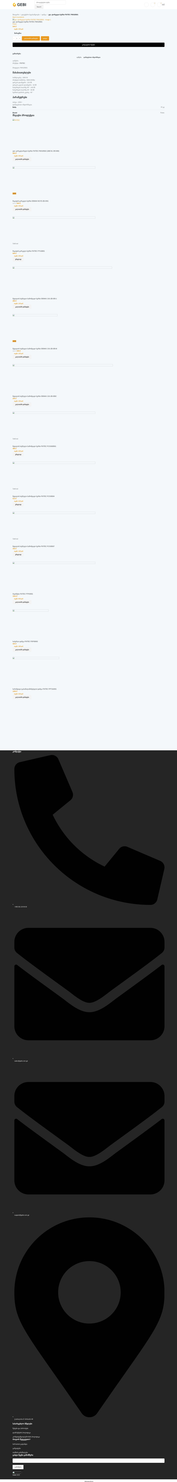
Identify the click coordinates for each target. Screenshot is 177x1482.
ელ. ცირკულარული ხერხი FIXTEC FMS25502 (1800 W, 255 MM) (36, 151)
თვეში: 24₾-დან (18, 206)
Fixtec (15, 24)
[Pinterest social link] (30, 53)
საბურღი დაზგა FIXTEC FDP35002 (25, 641)
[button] (22, 159)
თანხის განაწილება (20, 1452)
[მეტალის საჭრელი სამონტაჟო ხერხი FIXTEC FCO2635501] (54, 424)
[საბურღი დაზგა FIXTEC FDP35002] (30, 622)
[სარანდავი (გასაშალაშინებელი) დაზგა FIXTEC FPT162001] (36, 670)
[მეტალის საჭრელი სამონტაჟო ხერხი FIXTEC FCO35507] (54, 524)
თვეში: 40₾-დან (18, 156)
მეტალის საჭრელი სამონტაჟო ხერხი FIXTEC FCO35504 (33, 496)
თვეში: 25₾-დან (18, 256)
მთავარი (16, 14)
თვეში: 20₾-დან (18, 451)
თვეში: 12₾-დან (18, 303)
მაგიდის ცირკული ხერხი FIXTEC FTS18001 (29, 251)
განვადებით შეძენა (88, 45)
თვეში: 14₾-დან (18, 551)
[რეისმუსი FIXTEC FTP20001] (54, 574)
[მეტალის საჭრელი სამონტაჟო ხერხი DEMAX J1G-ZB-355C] (63, 377)
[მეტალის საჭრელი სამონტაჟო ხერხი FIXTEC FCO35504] (54, 474)
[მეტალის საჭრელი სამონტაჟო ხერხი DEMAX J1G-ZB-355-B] (35, 327)
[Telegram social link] (38, 53)
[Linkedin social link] (34, 53)
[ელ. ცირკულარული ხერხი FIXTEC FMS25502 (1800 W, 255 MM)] (88, 132)
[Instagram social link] (90, 1477)
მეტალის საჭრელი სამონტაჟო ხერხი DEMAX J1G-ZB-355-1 (35, 298)
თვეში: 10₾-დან (18, 401)
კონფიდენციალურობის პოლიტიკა (26, 1437)
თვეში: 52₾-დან (18, 694)
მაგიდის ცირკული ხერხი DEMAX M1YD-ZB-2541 (30, 201)
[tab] (79, 57)
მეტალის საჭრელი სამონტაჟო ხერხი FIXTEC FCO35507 (33, 546)
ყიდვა (45, 38)
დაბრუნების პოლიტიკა (22, 1433)
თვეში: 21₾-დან (18, 501)
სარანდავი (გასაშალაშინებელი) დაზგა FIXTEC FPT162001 (35, 689)
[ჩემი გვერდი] (146, 5)
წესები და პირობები (20, 1428)
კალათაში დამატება (31, 38)
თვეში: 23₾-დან (18, 29)
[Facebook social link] (23, 53)
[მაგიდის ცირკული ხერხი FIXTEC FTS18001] (54, 229)
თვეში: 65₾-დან (18, 599)
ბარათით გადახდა (20, 1444)
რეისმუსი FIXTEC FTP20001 (23, 594)
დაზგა (44, 14)
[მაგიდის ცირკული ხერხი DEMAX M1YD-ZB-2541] (54, 179)
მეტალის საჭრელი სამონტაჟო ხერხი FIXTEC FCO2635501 (34, 446)
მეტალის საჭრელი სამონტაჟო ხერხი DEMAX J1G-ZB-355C (35, 396)
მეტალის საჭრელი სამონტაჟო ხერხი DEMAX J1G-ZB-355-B (35, 349)
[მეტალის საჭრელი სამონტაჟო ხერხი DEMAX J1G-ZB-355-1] (62, 279)
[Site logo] (19, 4)
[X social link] (27, 53)
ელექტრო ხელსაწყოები (30, 14)
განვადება (17, 1448)
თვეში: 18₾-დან (18, 646)
